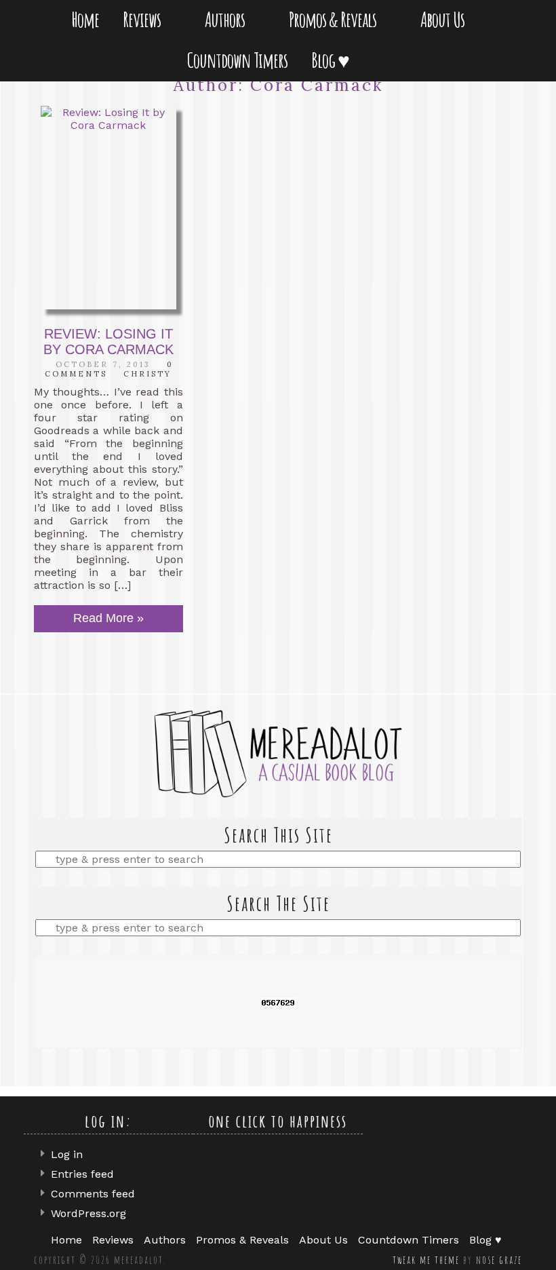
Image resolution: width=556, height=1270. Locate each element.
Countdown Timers (237, 60)
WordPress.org (88, 1213)
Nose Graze (499, 1260)
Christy (147, 374)
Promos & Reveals (335, 19)
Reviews (144, 19)
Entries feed (82, 1174)
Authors (227, 19)
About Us (445, 19)
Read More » (108, 618)
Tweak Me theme (426, 1260)
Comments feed (93, 1193)
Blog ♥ (333, 60)
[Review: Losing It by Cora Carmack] (108, 207)
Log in (67, 1154)
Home (85, 19)
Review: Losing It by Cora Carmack (108, 341)
